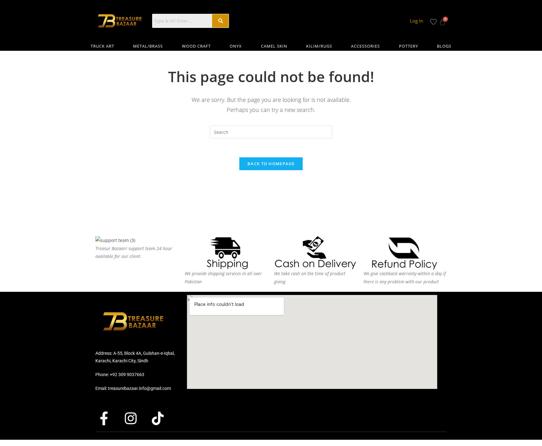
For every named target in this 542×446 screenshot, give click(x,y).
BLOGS (444, 46)
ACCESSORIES (365, 46)
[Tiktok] (163, 418)
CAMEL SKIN (274, 46)
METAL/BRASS (148, 46)
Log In (416, 21)
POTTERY (408, 46)
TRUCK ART (102, 46)
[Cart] (442, 20)
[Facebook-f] (109, 418)
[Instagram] (136, 418)
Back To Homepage (271, 163)
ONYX (236, 46)
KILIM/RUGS (319, 46)
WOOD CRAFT (196, 46)
